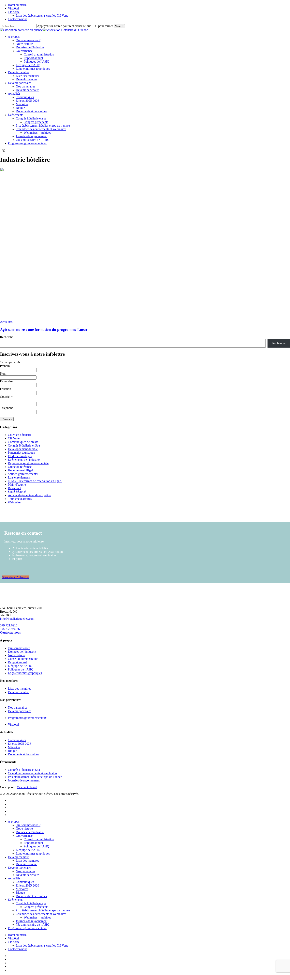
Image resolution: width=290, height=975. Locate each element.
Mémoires (14, 747)
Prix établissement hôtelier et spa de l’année (35, 776)
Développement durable (23, 449)
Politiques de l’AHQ (21, 669)
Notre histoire (16, 655)
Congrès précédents (36, 906)
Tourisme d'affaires (20, 498)
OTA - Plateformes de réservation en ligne (35, 481)
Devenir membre (18, 692)
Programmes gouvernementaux (27, 717)
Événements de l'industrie (24, 459)
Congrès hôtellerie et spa (31, 903)
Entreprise (6, 381)
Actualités (6, 321)
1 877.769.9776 (10, 629)
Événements (15, 899)
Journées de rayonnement (23, 780)
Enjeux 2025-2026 (19, 743)
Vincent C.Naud (27, 787)
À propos (14, 821)
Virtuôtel (13, 724)
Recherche (6, 337)
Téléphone (6, 408)
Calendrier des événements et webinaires (41, 914)
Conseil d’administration (23, 658)
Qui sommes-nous (19, 648)
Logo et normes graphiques (25, 673)
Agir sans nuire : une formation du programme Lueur (43, 329)
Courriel (6, 396)
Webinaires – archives (37, 917)
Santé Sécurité (17, 491)
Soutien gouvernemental (23, 474)
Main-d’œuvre (17, 484)
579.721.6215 (8, 625)
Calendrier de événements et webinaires (32, 773)
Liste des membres (19, 688)
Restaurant (14, 488)
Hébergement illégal (20, 470)
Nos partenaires (17, 707)
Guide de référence (20, 466)
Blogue (12, 750)
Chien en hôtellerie (19, 434)
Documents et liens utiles (23, 754)
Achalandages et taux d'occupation (29, 495)
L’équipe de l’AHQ (20, 666)
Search (119, 26)
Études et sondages (20, 456)
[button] (15, 577)
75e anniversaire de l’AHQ (33, 924)
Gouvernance (24, 835)
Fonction (5, 389)
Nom (3, 373)
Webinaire (14, 502)
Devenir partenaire (19, 711)
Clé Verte (14, 438)
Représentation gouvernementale (28, 463)
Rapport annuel (17, 662)
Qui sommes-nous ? (28, 825)
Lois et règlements (19, 477)
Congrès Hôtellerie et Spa (24, 445)
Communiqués (17, 740)
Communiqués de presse (23, 442)
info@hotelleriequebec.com (17, 618)
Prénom (5, 366)
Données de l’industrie (22, 651)
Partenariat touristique (21, 452)
